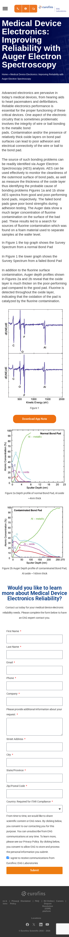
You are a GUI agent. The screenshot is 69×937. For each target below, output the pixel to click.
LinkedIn (42, 925)
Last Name (13, 646)
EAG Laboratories (52, 8)
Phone (10, 678)
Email (9, 662)
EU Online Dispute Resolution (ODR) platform (48, 906)
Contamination (21, 132)
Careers (59, 901)
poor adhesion (42, 141)
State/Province (15, 770)
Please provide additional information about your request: (34, 712)
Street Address (15, 739)
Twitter (35, 925)
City (8, 754)
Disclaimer (26, 901)
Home (5, 74)
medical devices (25, 97)
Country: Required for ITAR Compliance (28, 801)
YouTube (48, 925)
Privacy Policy (14, 902)
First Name (13, 631)
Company (12, 693)
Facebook (27, 925)
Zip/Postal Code (15, 785)
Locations (36, 918)
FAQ (37, 901)
